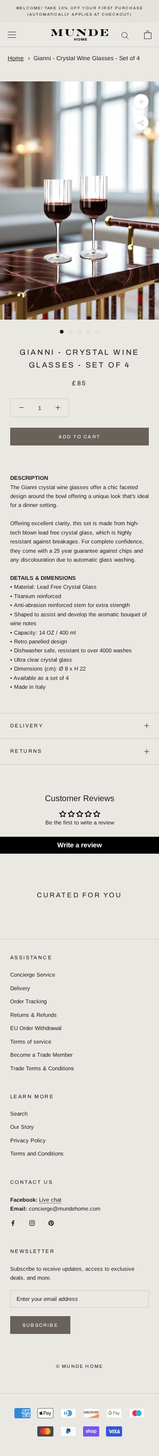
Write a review (79, 845)
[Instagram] (32, 1222)
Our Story (22, 1127)
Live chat (50, 1200)
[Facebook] (13, 1222)
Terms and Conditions (37, 1153)
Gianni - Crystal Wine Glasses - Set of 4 (86, 58)
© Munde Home (79, 1366)
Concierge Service (32, 975)
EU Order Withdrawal (35, 1028)
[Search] (125, 35)
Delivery (26, 726)
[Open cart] (147, 35)
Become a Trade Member (41, 1055)
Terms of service (30, 1041)
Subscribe (40, 1325)
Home (16, 58)
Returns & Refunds (33, 1015)
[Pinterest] (51, 1222)
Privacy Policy (28, 1140)
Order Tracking (28, 1001)
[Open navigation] (12, 35)
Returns (26, 751)
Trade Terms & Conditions (42, 1068)
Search (19, 1114)
